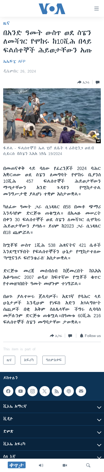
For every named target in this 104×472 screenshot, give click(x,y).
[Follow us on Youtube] (20, 391)
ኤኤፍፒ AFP (14, 61)
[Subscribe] (81, 391)
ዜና (6, 23)
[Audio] (41, 465)
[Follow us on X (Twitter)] (44, 391)
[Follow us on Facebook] (8, 391)
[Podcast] (69, 391)
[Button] (83, 82)
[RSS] (57, 391)
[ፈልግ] (88, 465)
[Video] (65, 465)
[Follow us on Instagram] (32, 391)
